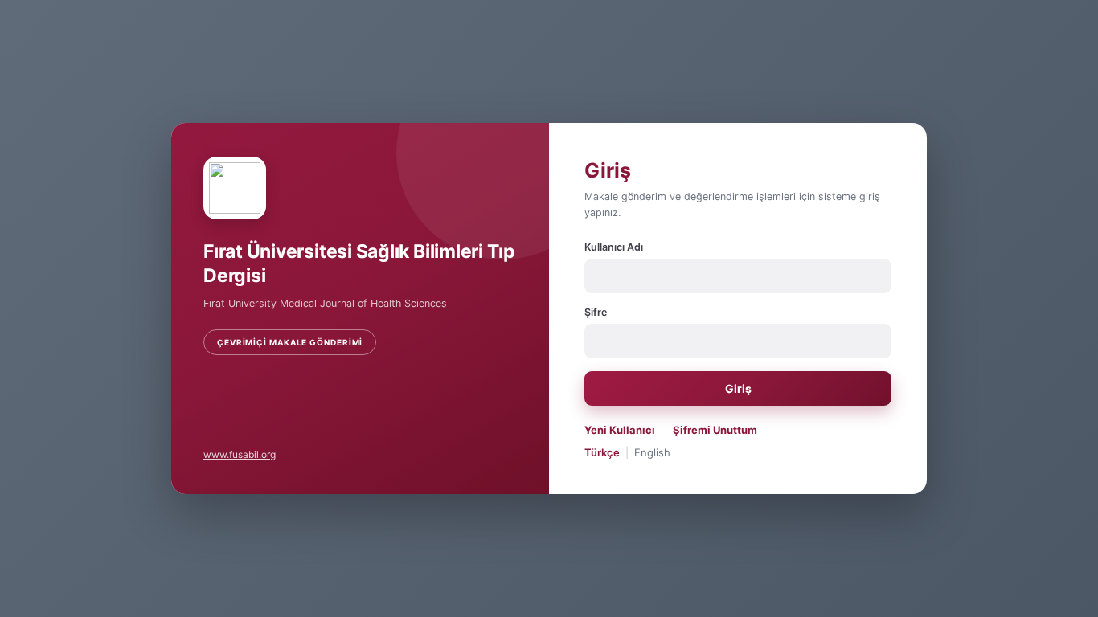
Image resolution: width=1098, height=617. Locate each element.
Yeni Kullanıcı (619, 429)
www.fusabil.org (239, 454)
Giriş (738, 388)
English (652, 452)
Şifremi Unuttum (715, 429)
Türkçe (602, 452)
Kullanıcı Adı (613, 247)
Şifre (595, 312)
